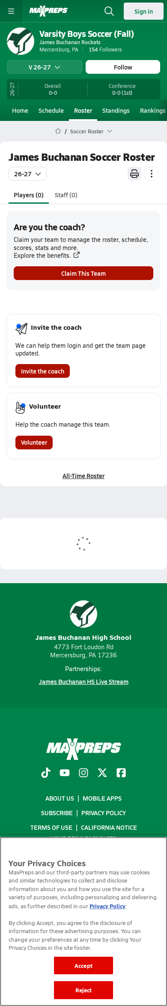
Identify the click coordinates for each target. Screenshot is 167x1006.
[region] (83, 921)
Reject (83, 990)
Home (20, 110)
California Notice (109, 827)
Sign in (143, 11)
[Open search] (109, 11)
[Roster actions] (151, 174)
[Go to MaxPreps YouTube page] (65, 774)
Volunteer (34, 442)
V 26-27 (40, 67)
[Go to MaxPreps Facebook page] (121, 774)
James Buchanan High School (83, 637)
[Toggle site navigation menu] (11, 11)
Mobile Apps (102, 798)
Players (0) (29, 194)
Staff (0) (66, 194)
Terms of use (51, 827)
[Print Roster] (134, 174)
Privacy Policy (103, 812)
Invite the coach (42, 371)
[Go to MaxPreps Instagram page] (83, 774)
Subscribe (57, 812)
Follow (123, 67)
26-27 (23, 173)
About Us (59, 798)
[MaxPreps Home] (48, 11)
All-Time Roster (83, 475)
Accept (83, 965)
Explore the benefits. (42, 255)
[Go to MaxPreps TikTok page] (46, 774)
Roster (83, 110)
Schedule (51, 110)
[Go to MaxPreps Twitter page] (102, 774)
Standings (116, 110)
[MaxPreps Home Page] (58, 131)
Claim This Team (83, 273)
